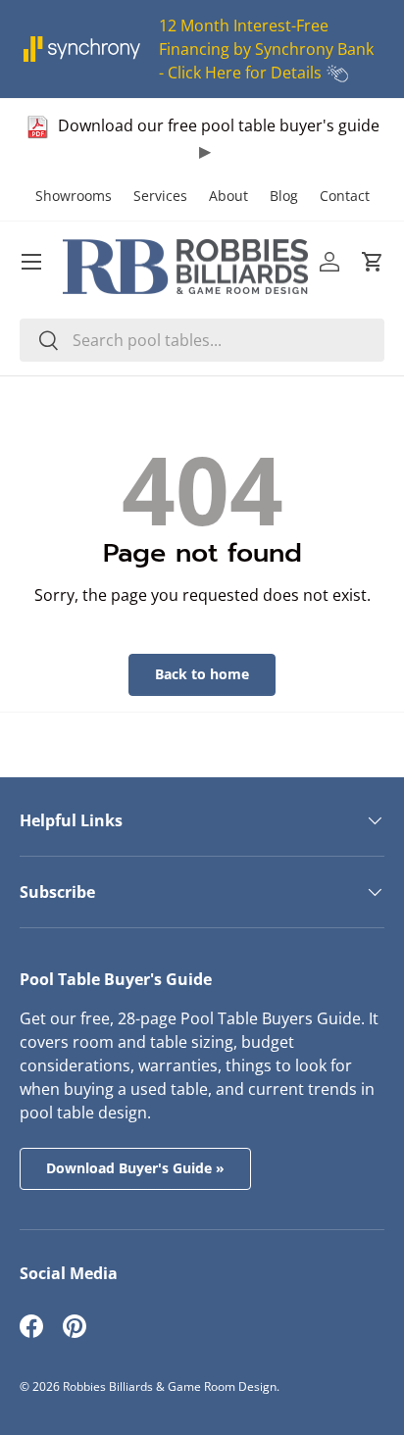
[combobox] (202, 340)
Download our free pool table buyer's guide (216, 125)
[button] (372, 261)
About (228, 195)
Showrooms (73, 195)
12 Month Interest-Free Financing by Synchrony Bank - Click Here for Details (266, 49)
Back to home (202, 674)
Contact (345, 195)
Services (160, 195)
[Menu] (31, 261)
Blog (284, 195)
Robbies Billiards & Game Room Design (170, 1386)
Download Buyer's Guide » (135, 1168)
